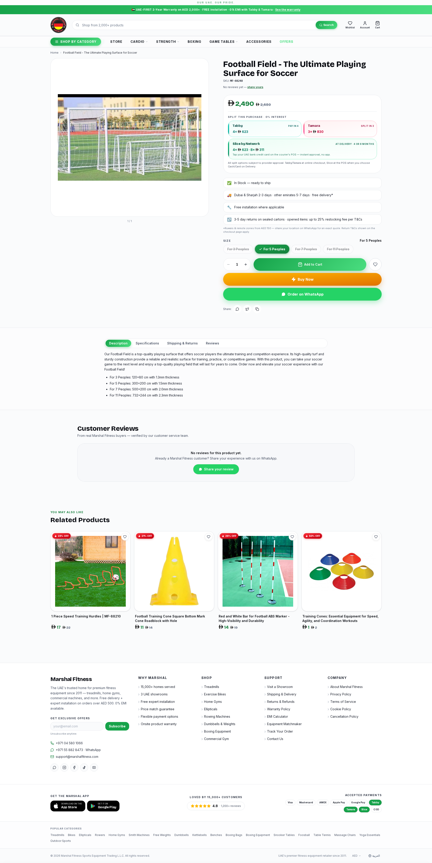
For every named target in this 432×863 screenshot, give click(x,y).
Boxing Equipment (258, 835)
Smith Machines (139, 835)
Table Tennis (322, 835)
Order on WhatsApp (306, 294)
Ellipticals (85, 835)
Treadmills (57, 835)
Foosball (304, 835)
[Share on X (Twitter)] (247, 309)
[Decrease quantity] (228, 264)
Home (54, 52)
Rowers (100, 835)
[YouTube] (94, 767)
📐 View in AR (92, 209)
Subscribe (117, 726)
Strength (166, 41)
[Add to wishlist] (375, 264)
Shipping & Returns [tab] (182, 343)
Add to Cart (313, 264)
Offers (286, 41)
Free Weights (162, 835)
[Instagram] (64, 767)
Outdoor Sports (60, 841)
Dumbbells (181, 835)
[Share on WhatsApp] (237, 309)
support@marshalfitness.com (77, 756)
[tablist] (216, 343)
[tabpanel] (216, 375)
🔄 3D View (65, 209)
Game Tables (222, 41)
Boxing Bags (234, 835)
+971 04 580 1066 (69, 743)
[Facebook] (74, 767)
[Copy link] (257, 309)
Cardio (137, 41)
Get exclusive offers (70, 718)
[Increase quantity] (246, 264)
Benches (216, 835)
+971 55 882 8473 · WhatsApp (78, 750)
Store (116, 41)
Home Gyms (117, 835)
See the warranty (287, 9)
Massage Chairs (345, 835)
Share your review (219, 469)
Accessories (259, 41)
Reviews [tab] (212, 343)
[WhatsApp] (54, 767)
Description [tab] (118, 343)
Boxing (194, 41)
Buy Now (306, 279)
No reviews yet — (243, 87)
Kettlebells (199, 835)
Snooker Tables (284, 835)
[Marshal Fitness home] (58, 25)
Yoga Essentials (369, 835)
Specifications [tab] (147, 343)
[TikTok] (84, 767)
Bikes (71, 835)
